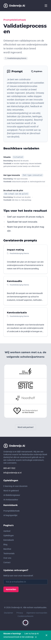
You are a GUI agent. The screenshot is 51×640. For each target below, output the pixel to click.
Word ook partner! (26, 427)
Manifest (7, 549)
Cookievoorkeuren (25, 616)
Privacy (19, 613)
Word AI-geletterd (11, 491)
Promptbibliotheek (11, 511)
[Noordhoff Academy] (25, 398)
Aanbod (6, 531)
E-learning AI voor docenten (15, 486)
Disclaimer (8, 613)
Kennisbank (8, 540)
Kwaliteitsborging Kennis (16, 58)
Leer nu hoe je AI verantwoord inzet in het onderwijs (21, 635)
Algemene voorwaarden (36, 613)
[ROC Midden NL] (25, 371)
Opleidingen (8, 535)
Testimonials (8, 553)
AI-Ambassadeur (10, 499)
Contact (6, 562)
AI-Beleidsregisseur (11, 495)
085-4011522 (9, 468)
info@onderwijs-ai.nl (12, 473)
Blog (5, 544)
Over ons (7, 558)
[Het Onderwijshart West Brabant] (25, 411)
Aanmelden (11, 589)
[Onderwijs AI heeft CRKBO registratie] (25, 623)
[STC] (25, 385)
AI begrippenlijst (10, 515)
